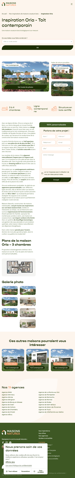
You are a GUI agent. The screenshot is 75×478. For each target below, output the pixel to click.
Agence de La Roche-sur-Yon (49, 392)
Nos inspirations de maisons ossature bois (24, 14)
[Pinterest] (10, 443)
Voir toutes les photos (25, 87)
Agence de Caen (8, 405)
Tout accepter (41, 471)
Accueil (4, 14)
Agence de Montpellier (47, 395)
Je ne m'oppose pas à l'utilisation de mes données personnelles (56, 173)
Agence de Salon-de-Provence (50, 407)
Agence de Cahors (8, 407)
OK (37, 48)
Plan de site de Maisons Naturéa (12, 475)
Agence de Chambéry (10, 409)
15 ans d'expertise (45, 453)
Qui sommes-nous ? (45, 445)
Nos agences (43, 436)
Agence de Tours (45, 409)
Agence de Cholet (8, 412)
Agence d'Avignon (8, 400)
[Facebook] (3, 443)
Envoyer (56, 180)
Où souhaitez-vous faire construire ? (14, 38)
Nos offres (42, 433)
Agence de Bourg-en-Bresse (12, 402)
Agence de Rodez (45, 402)
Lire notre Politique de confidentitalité (19, 466)
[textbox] (37, 41)
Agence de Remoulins (46, 397)
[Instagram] (6, 443)
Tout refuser (12, 471)
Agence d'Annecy (8, 395)
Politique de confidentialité (57, 473)
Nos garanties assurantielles (48, 459)
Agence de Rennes (45, 400)
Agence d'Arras (7, 397)
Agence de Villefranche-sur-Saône (51, 412)
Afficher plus (10, 462)
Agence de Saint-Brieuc (47, 405)
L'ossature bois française (47, 450)
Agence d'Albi (7, 392)
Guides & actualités (45, 438)
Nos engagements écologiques (49, 456)
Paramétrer (25, 471)
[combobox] (37, 41)
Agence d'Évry (7, 414)
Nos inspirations (44, 431)
